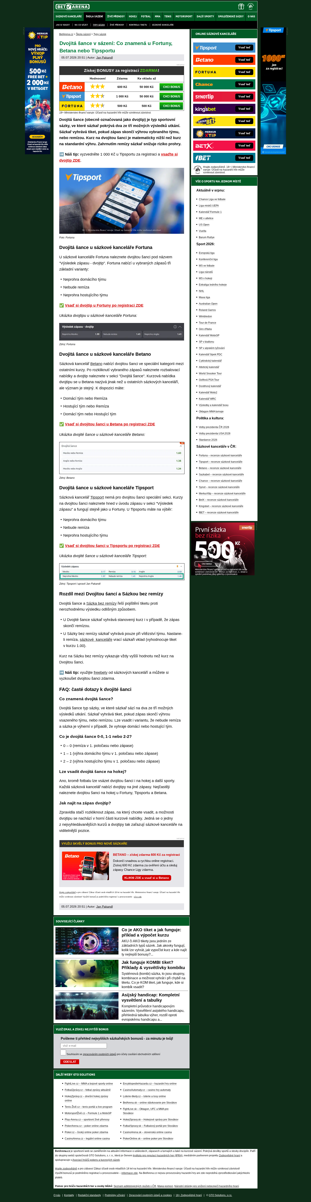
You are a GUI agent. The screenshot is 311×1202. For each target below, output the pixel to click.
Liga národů (206, 272)
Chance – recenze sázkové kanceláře (220, 480)
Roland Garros (207, 310)
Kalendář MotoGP (209, 335)
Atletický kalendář (209, 367)
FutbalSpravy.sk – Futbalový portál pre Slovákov (150, 1125)
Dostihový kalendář (210, 386)
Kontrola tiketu (138, 24)
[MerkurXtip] (37, 153)
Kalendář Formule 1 (210, 212)
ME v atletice (206, 218)
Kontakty (69, 1195)
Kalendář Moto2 (208, 392)
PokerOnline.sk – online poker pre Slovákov (148, 1138)
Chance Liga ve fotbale (212, 199)
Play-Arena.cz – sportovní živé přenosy (87, 1119)
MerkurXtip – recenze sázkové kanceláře (222, 493)
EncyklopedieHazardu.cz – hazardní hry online (150, 1083)
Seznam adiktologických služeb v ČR (135, 1186)
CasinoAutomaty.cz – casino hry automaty (147, 1090)
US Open (204, 224)
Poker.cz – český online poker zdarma (86, 1132)
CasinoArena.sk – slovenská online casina (147, 1132)
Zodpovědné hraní (229, 1155)
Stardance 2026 (208, 439)
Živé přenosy (117, 24)
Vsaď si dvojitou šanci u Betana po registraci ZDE (110, 424)
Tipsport (97, 497)
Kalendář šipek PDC (210, 354)
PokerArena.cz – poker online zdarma (86, 1125)
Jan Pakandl (104, 57)
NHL (201, 291)
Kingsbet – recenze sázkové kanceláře (221, 506)
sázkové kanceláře (96, 639)
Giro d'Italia (205, 329)
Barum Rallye (207, 237)
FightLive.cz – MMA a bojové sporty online (89, 1083)
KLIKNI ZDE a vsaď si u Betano (146, 877)
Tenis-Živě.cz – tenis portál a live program (88, 1106)
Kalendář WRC (207, 398)
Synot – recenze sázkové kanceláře (219, 487)
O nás (57, 1195)
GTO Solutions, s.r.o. (220, 1195)
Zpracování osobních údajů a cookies (150, 1195)
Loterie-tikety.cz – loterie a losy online (144, 1096)
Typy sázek (99, 24)
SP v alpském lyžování (212, 348)
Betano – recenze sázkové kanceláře (220, 468)
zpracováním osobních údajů (99, 1054)
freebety (100, 672)
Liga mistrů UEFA (209, 205)
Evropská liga (207, 253)
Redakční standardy (89, 1195)
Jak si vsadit (63, 24)
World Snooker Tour (210, 373)
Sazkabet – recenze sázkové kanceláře (221, 474)
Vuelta (202, 231)
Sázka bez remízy (101, 603)
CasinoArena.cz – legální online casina (87, 1138)
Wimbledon (205, 316)
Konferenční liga (208, 259)
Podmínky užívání (115, 1195)
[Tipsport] (273, 153)
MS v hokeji (205, 278)
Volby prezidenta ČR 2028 (214, 427)
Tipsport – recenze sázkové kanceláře (220, 461)
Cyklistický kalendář (210, 360)
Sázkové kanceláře (163, 24)
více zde (138, 897)
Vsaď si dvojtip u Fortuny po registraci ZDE (104, 305)
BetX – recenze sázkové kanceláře (219, 499)
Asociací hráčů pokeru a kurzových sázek (96, 1159)
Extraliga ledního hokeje (213, 284)
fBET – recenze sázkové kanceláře (219, 512)
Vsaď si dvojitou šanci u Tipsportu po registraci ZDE (112, 546)
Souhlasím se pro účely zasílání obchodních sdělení (113, 1054)
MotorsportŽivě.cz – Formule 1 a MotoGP (88, 1113)
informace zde (129, 1173)
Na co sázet (81, 24)
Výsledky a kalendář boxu (213, 405)
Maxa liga (204, 297)
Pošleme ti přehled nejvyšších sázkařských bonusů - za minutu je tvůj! (117, 1038)
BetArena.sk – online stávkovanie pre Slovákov (150, 1102)
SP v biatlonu (206, 341)
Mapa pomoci (165, 1186)
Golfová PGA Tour (209, 379)
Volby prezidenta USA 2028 (214, 433)
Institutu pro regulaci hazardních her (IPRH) (158, 1155)
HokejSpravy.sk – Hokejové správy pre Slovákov (150, 1119)
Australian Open (208, 303)
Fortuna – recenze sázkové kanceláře (220, 455)
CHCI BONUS (171, 87)
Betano (96, 364)
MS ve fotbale (207, 265)
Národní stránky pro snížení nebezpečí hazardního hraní (206, 1186)
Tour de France (207, 322)
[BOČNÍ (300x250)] (223, 574)
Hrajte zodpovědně (67, 892)
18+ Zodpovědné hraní (189, 1195)
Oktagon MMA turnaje (211, 411)
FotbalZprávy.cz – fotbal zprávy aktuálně (88, 1090)
